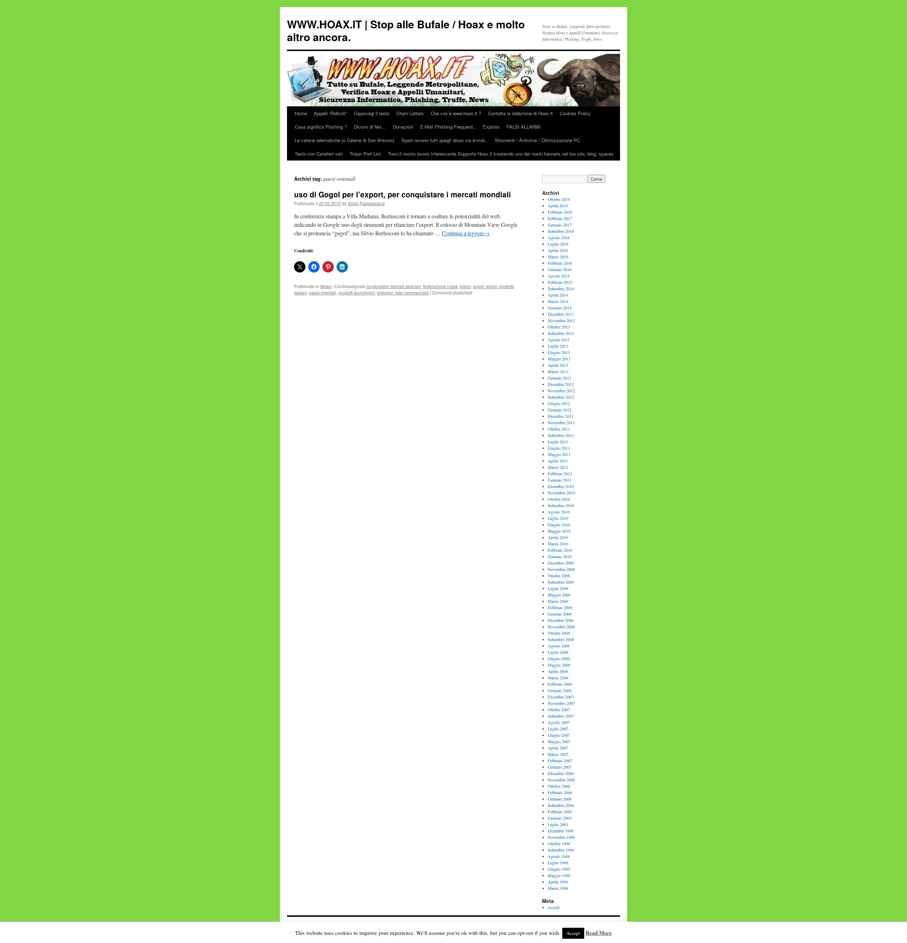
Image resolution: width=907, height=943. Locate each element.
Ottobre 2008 (559, 633)
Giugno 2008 (559, 658)
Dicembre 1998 (561, 830)
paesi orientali (322, 293)
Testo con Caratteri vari (319, 153)
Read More (599, 933)
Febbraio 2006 (560, 792)
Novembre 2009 (561, 569)
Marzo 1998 (558, 888)
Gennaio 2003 (559, 818)
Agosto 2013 (559, 339)
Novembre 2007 (561, 703)
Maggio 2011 (559, 454)
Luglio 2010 (558, 518)
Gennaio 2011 (559, 480)
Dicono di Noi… (370, 126)
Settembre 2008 (561, 639)
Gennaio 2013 (559, 378)
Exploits (491, 126)
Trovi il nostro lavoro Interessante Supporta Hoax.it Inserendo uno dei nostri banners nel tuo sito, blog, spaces (501, 153)
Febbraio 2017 (560, 218)
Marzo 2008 (558, 677)
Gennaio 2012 (559, 409)
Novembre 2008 (561, 626)
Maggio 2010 (559, 531)
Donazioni (403, 126)
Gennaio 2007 (559, 767)
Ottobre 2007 (559, 709)
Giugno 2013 (559, 352)
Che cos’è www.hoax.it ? (456, 113)
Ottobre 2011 (559, 429)
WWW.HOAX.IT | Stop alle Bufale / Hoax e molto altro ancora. (406, 30)
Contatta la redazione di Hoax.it (520, 113)
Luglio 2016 (558, 244)
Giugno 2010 (559, 524)
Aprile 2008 (558, 671)
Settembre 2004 (561, 805)
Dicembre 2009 (561, 563)
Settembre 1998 (561, 850)
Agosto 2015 (559, 276)
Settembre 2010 (561, 505)
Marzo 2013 (558, 371)
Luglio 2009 (558, 588)
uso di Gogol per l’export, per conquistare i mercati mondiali (402, 194)
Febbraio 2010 (560, 550)
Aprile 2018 (558, 205)
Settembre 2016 (561, 231)
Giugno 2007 (559, 735)
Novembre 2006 (561, 779)
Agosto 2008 (559, 646)
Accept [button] (573, 933)
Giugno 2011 (559, 448)
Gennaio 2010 (559, 556)
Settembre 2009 (561, 582)
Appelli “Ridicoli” (330, 113)
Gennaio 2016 (559, 269)
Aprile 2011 (558, 461)
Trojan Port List (365, 153)
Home (301, 113)
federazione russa (440, 286)
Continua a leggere (466, 233)
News (325, 286)
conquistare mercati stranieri (393, 286)
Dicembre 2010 (561, 486)
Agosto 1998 (559, 856)
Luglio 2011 (558, 441)
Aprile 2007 (558, 748)
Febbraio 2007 (560, 760)
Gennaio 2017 (559, 225)
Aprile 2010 (558, 537)
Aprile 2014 (558, 295)
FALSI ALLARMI (524, 126)
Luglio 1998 (558, 862)
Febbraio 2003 (560, 811)
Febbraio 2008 (560, 684)
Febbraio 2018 (560, 212)
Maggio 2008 (559, 665)
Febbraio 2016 (560, 263)
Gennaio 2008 (559, 690)
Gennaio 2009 (559, 614)
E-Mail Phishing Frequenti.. (448, 126)
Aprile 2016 (558, 250)
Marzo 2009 (558, 601)
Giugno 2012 (559, 403)
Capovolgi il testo (371, 113)
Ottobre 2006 (559, 786)
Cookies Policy (575, 113)
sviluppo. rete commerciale (403, 293)
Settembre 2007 (561, 716)
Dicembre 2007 (561, 697)
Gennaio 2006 (559, 799)
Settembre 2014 (561, 288)
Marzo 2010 (558, 543)
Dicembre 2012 (561, 384)
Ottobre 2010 (559, 499)
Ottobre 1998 (559, 843)
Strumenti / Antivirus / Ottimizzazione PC (537, 140)
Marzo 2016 (558, 256)
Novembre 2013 (561, 320)
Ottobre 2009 (559, 575)
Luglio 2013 (558, 346)
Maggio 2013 (559, 358)
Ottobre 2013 (559, 327)
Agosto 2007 (559, 722)
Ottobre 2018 (559, 199)
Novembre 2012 (561, 390)
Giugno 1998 (559, 869)
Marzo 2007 (558, 754)
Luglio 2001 (558, 824)
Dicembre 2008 (561, 620)
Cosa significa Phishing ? (321, 126)
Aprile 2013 (558, 365)
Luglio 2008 (558, 652)
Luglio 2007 (558, 728)
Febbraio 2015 (560, 282)
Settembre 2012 (561, 397)
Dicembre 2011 (561, 416)
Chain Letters (410, 113)
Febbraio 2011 (560, 473)
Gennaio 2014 (559, 307)
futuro (465, 286)
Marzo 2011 (558, 467)
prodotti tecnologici (356, 293)
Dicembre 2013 (561, 314)
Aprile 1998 (558, 882)
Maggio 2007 (559, 741)
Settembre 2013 (561, 333)
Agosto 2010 (559, 512)
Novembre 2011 (561, 422)
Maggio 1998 (559, 875)
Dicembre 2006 (561, 773)
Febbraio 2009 (560, 607)
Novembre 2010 (561, 492)
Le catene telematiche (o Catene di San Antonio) (344, 140)
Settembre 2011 (561, 435)
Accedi (553, 907)
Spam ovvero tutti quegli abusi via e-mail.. (444, 140)
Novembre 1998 (561, 837)
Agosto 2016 (559, 237)
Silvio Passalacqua (366, 203)
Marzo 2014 (558, 301)
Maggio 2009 (559, 594)
